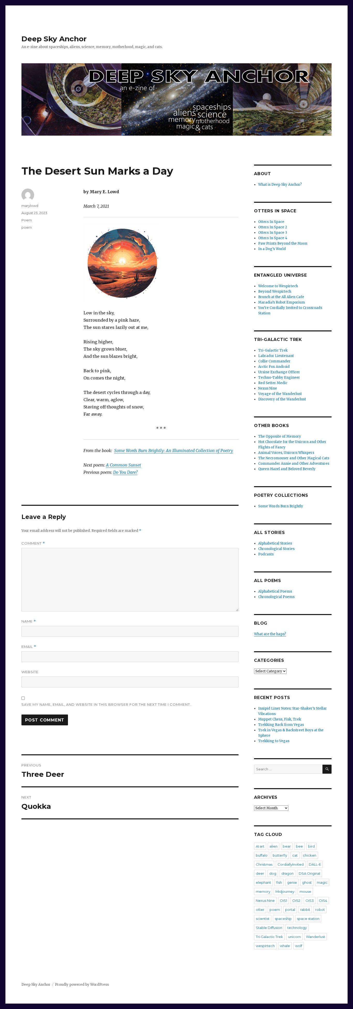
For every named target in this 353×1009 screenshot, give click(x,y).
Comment (33, 543)
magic (322, 882)
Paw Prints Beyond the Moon (282, 243)
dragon (287, 873)
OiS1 (283, 900)
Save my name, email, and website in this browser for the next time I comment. (106, 704)
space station (308, 919)
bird (311, 846)
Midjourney (284, 891)
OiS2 (296, 900)
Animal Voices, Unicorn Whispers (286, 453)
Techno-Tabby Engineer (279, 377)
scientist (263, 919)
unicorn (294, 937)
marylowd (29, 206)
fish (279, 882)
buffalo (261, 855)
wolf (298, 946)
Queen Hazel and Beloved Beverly (287, 469)
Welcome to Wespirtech (278, 286)
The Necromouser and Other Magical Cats (293, 458)
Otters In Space (271, 222)
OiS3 (309, 900)
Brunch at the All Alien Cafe (281, 297)
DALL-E (315, 864)
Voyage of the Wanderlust (280, 394)
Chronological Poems (276, 597)
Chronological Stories (276, 549)
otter (260, 909)
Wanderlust (315, 937)
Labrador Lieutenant (276, 356)
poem (26, 227)
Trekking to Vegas (273, 741)
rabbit (305, 909)
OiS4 (323, 900)
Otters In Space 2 (272, 227)
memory (263, 891)
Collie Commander (274, 361)
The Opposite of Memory (279, 436)
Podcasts (266, 554)
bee (299, 846)
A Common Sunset (123, 465)
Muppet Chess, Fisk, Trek (279, 719)
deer (260, 873)
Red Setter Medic (272, 383)
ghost (307, 882)
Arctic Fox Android (274, 366)
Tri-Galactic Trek (273, 350)
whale (285, 946)
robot (320, 909)
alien (274, 846)
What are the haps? (270, 634)
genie (292, 882)
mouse (305, 891)
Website (30, 672)
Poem (26, 220)
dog (272, 873)
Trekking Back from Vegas (281, 725)
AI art (260, 846)
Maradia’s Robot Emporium (281, 302)
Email (28, 647)
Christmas (264, 864)
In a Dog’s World (272, 249)
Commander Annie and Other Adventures (293, 463)
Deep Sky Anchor (54, 38)
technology (297, 928)
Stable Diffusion (269, 928)
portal (290, 909)
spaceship (283, 919)
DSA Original (309, 873)
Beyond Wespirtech (274, 291)
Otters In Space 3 (272, 232)
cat (295, 855)
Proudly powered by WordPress (82, 984)
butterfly (280, 855)
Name (28, 621)
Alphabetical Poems (275, 591)
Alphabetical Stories (275, 543)
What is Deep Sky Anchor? (280, 184)
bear (287, 846)
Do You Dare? (125, 472)
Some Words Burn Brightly (280, 506)
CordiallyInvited (291, 864)
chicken (309, 855)
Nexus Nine (267, 388)
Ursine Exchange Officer (279, 372)
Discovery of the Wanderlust (282, 399)
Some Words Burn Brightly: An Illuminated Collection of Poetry (173, 450)
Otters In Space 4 (272, 238)
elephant (263, 882)
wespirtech (265, 946)
